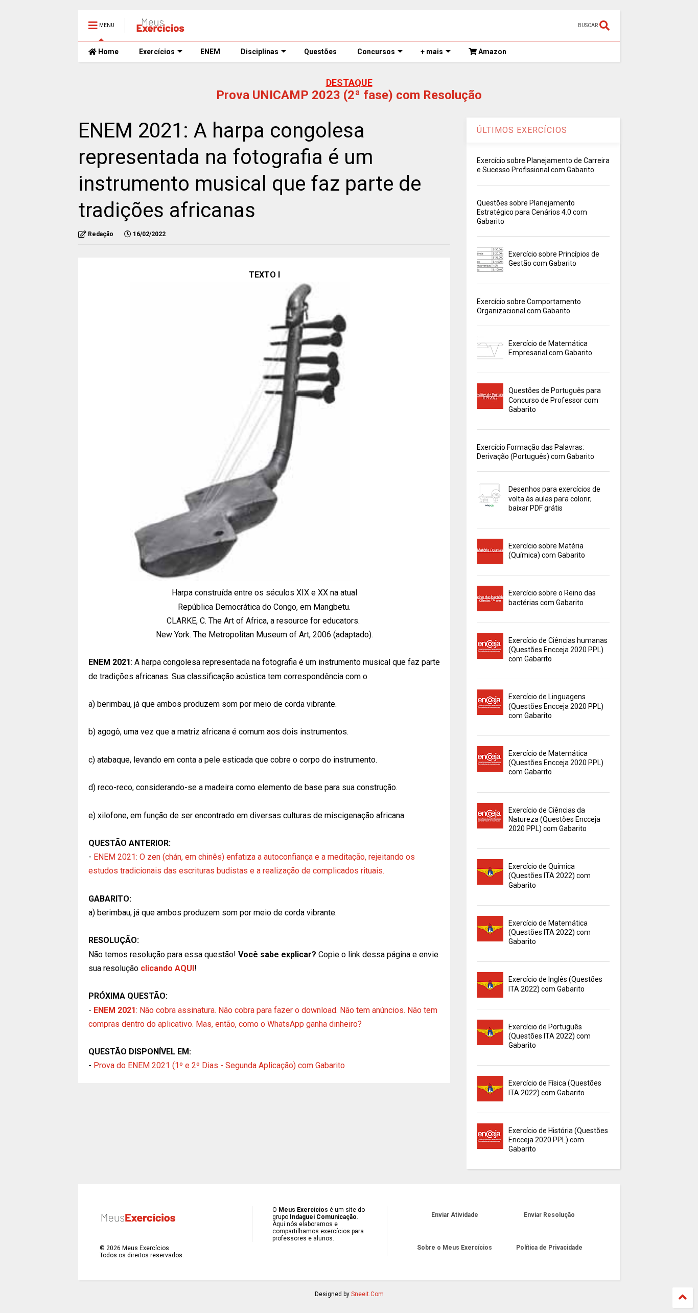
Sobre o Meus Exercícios (454, 1247)
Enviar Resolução (549, 1214)
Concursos (376, 52)
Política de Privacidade (549, 1247)
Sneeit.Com (367, 1294)
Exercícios (157, 52)
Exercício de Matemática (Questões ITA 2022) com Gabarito (549, 932)
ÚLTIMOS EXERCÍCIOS (522, 130)
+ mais (432, 52)
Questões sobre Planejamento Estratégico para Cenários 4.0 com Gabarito (532, 212)
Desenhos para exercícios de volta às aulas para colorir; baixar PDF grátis (554, 498)
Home (108, 52)
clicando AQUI (167, 968)
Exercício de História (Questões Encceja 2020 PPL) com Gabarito (558, 1139)
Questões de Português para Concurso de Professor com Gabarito (554, 399)
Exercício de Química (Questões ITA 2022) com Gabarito (549, 875)
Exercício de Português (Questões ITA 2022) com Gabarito (549, 1036)
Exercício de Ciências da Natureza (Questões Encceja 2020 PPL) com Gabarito (554, 819)
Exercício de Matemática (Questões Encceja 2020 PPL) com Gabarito (555, 762)
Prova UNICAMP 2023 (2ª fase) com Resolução (349, 95)
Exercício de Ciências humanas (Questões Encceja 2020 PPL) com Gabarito (558, 649)
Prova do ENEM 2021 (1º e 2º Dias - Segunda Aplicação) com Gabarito (219, 1065)
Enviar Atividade (454, 1214)
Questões (320, 52)
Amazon (491, 52)
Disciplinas (259, 52)
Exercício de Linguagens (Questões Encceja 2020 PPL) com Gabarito (555, 706)
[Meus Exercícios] (159, 28)
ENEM (210, 52)
